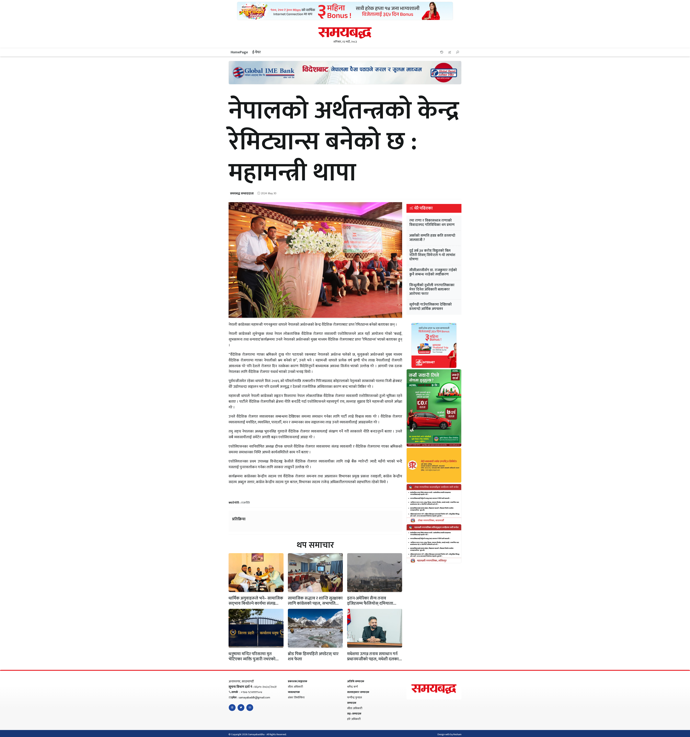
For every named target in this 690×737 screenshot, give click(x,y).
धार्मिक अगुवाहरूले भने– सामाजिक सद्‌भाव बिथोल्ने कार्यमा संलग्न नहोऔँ (256, 603)
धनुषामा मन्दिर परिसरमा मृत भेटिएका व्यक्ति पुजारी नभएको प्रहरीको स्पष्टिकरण (252, 659)
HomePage (239, 52)
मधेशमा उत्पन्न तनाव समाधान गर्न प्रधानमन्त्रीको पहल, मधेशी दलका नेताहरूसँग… (373, 659)
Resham (457, 734)
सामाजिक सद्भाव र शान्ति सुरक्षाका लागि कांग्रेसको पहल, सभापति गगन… (315, 603)
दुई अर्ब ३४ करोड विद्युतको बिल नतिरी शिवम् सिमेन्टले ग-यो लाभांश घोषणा (432, 255)
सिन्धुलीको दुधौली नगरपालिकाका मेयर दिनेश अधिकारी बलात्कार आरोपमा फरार (431, 289)
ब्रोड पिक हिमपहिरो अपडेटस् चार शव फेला (313, 656)
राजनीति (245, 502)
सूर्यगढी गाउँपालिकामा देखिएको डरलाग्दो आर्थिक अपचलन (430, 306)
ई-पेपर (256, 52)
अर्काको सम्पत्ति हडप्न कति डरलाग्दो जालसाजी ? (432, 238)
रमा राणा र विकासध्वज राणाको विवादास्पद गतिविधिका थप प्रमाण (432, 222)
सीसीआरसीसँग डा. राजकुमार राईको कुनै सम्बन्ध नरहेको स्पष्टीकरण (433, 272)
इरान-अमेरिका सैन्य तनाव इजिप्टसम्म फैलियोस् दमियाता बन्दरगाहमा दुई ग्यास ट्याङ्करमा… (372, 603)
